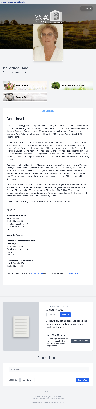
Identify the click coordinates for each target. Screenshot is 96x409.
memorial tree (36, 273)
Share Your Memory (80, 341)
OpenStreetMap (50, 402)
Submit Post (82, 380)
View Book (52, 314)
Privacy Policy (41, 399)
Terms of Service (54, 399)
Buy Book (65, 314)
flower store (72, 273)
